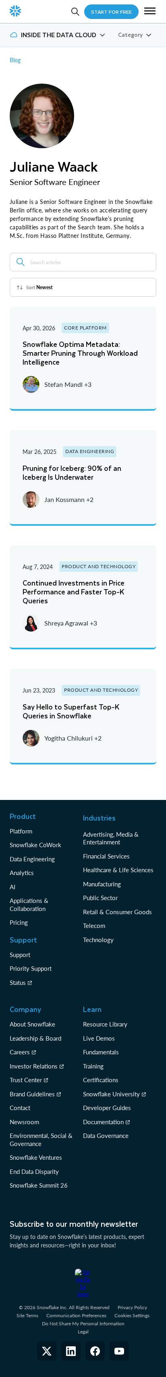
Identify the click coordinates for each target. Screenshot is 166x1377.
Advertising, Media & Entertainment (111, 838)
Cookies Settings (131, 1315)
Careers (20, 1052)
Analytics (22, 872)
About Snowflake (32, 1024)
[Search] (75, 12)
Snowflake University (111, 1094)
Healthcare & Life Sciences (118, 869)
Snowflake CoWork (35, 844)
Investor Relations (34, 1066)
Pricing (19, 922)
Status (18, 982)
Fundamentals (101, 1052)
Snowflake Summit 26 (39, 1185)
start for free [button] (111, 12)
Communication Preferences (76, 1315)
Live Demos (99, 1038)
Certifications (100, 1079)
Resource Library (105, 1024)
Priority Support (31, 968)
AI (12, 886)
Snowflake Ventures (36, 1157)
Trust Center (26, 1079)
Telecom (94, 925)
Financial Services (106, 856)
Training (93, 1066)
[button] (149, 11)
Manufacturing (102, 884)
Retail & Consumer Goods (117, 911)
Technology (98, 939)
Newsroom (24, 1121)
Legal (83, 1332)
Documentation (103, 1121)
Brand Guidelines (32, 1094)
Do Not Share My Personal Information (83, 1323)
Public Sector (100, 897)
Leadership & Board (35, 1038)
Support (20, 954)
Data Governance (106, 1135)
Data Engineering (32, 859)
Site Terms (27, 1315)
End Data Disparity (34, 1171)
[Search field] (21, 262)
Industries (99, 817)
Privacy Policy (132, 1307)
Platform (21, 831)
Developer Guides (107, 1107)
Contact (20, 1107)
